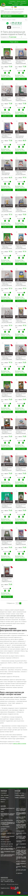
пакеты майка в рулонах (19, 743)
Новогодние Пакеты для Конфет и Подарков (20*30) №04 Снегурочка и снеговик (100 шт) (7, 62)
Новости (3, 801)
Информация (23, 3)
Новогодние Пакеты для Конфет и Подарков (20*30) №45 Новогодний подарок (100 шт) (7, 136)
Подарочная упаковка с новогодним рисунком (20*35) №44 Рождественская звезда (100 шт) (7, 358)
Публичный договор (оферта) (12, 884)
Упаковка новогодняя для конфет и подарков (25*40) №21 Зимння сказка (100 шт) (7, 469)
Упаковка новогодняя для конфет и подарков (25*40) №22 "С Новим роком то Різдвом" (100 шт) (21, 469)
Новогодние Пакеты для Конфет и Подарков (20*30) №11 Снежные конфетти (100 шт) (7, 99)
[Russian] (12, 7)
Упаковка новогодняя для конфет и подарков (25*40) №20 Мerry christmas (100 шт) (21, 432)
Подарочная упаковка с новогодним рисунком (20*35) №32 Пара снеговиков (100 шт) (7, 284)
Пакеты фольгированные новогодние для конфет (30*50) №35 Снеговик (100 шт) (20, 136)
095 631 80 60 (15, 23)
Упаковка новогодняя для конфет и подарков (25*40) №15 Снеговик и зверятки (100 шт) (21, 395)
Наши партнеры (4, 795)
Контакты (16, 3)
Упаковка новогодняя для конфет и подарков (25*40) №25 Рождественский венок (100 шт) (7, 543)
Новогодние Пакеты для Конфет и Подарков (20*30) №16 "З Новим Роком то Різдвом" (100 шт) (21, 99)
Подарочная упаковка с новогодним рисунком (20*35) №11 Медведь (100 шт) (21, 173)
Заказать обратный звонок (16, 24)
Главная (2, 10)
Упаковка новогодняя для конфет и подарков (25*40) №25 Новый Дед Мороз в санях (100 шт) (21, 506)
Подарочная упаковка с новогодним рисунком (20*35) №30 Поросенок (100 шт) (21, 247)
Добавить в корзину (7, 79)
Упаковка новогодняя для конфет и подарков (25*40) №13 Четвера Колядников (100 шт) (7, 395)
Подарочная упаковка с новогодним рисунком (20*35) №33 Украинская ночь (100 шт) (21, 284)
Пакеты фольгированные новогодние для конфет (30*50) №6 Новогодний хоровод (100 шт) (6, 173)
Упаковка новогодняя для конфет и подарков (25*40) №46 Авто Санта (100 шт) (21, 543)
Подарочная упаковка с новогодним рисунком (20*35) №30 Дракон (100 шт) (21, 210)
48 (18, 603)
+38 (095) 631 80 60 (9, 881)
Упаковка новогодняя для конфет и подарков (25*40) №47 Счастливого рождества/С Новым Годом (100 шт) (7, 580)
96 (20, 603)
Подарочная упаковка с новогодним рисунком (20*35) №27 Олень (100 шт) (7, 210)
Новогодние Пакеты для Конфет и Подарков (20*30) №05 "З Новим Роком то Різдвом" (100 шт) (21, 62)
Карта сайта (3, 884)
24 (16, 603)
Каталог (10, 3)
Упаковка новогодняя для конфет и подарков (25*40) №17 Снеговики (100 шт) (7, 432)
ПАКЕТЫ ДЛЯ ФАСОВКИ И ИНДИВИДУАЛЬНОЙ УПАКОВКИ (12, 11)
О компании (12, 1)
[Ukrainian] (15, 7)
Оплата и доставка (21, 1)
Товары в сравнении (20, 797)
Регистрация (15, 4)
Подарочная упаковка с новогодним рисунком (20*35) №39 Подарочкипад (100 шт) (7, 321)
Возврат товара (4, 797)
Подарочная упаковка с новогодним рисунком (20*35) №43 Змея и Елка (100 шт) (21, 321)
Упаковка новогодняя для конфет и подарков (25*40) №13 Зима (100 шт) (21, 358)
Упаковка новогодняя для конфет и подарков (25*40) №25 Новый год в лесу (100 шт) (7, 506)
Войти (21, 4)
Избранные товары (19, 795)
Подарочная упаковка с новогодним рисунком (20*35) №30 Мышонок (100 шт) (7, 247)
